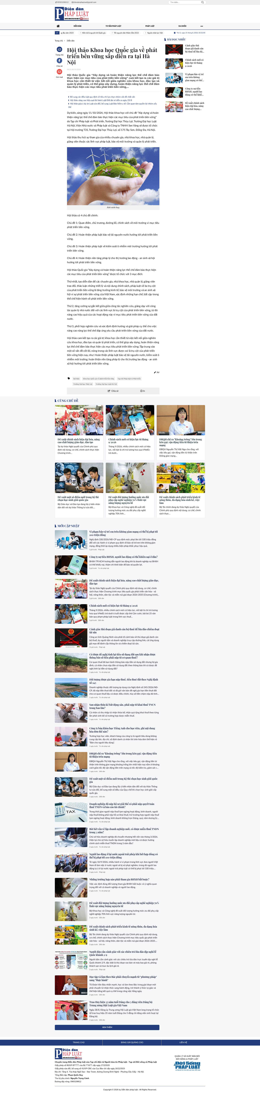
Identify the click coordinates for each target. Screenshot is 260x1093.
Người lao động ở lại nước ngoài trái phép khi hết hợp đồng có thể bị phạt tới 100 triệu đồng (123, 856)
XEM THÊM (107, 1027)
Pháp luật (101, 549)
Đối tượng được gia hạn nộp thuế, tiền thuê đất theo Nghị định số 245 (123, 681)
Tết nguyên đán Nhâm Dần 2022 (110, 33)
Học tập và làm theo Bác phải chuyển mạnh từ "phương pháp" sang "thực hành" (123, 978)
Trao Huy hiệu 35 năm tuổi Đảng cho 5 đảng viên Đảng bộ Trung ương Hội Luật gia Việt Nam (120, 1003)
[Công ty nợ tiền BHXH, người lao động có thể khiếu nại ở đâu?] (71, 565)
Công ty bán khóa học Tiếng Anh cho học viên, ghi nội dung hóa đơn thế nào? (122, 730)
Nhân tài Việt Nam (162, 33)
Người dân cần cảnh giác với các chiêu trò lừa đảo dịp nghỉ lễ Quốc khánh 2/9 (122, 953)
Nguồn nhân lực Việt (139, 33)
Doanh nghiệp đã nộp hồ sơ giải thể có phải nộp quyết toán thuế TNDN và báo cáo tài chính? (121, 805)
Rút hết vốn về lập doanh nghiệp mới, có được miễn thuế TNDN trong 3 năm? (124, 830)
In (143, 391)
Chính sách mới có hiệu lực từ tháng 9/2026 (128, 441)
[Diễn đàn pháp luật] (72, 14)
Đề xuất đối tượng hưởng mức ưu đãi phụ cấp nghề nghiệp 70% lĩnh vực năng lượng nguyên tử (128, 500)
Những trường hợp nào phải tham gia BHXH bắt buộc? (119, 879)
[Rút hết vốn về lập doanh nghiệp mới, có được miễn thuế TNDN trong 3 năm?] (71, 837)
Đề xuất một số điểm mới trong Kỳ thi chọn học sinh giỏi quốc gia (78, 499)
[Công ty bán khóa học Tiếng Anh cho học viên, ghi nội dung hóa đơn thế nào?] (71, 736)
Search (202, 2)
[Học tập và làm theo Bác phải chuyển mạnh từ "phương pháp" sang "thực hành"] (71, 985)
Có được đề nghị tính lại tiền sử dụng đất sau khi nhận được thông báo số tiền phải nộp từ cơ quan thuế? (122, 656)
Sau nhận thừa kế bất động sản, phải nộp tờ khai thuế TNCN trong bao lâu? (122, 706)
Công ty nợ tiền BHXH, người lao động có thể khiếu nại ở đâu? (123, 556)
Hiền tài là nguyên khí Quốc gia (78, 33)
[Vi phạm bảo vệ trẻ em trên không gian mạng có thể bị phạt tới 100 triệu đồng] (71, 540)
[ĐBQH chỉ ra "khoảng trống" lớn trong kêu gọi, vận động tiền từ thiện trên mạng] (181, 420)
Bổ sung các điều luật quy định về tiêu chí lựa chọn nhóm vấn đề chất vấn (102, 97)
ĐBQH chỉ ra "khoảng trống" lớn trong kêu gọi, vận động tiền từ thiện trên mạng (180, 442)
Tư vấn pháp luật (103, 568)
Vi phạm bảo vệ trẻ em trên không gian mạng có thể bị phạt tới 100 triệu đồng (123, 533)
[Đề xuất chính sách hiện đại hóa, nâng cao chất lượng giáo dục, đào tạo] (79, 420)
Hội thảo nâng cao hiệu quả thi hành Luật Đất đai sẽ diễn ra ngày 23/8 (101, 100)
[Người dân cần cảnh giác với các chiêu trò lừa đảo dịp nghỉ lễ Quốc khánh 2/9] (71, 960)
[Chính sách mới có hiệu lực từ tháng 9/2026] (130, 420)
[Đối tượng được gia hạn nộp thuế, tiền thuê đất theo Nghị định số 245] (71, 688)
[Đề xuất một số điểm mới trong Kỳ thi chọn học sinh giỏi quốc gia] (79, 478)
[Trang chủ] (58, 26)
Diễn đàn (60, 432)
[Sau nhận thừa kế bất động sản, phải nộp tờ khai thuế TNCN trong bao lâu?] (71, 713)
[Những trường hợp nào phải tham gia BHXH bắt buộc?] (71, 887)
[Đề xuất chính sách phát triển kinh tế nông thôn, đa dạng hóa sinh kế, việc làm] (181, 478)
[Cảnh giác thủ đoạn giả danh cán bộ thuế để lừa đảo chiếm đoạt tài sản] (71, 637)
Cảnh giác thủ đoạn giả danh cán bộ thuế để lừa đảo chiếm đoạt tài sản (124, 631)
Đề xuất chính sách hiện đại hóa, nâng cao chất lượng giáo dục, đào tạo (79, 441)
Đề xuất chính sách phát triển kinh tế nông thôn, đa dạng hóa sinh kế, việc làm (179, 500)
